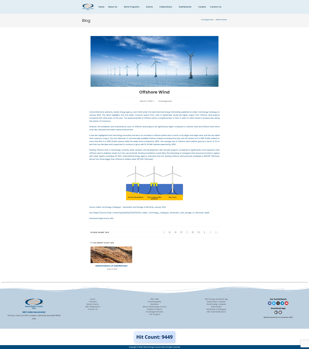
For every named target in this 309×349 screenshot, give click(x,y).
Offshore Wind (221, 19)
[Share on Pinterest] (175, 232)
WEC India (154, 299)
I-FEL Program (154, 314)
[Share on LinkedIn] (181, 232)
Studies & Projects (154, 309)
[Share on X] (164, 232)
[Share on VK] (192, 232)
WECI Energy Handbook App (216, 299)
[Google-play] (276, 312)
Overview (93, 301)
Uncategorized (165, 101)
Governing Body (154, 301)
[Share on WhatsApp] (216, 232)
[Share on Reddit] (198, 232)
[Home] (198, 19)
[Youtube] (286, 303)
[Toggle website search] (226, 6)
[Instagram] (278, 303)
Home (92, 299)
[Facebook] (269, 303)
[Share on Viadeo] (210, 232)
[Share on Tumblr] (204, 232)
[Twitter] (274, 303)
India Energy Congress (216, 301)
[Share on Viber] (187, 232)
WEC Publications (92, 306)
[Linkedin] (282, 303)
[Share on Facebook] (169, 232)
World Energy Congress (216, 304)
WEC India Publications (216, 312)
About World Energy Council (154, 306)
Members (154, 304)
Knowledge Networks (154, 312)
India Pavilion (216, 306)
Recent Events (93, 304)
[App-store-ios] (280, 312)
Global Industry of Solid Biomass (111, 266)
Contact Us (93, 309)
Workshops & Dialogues (216, 309)
